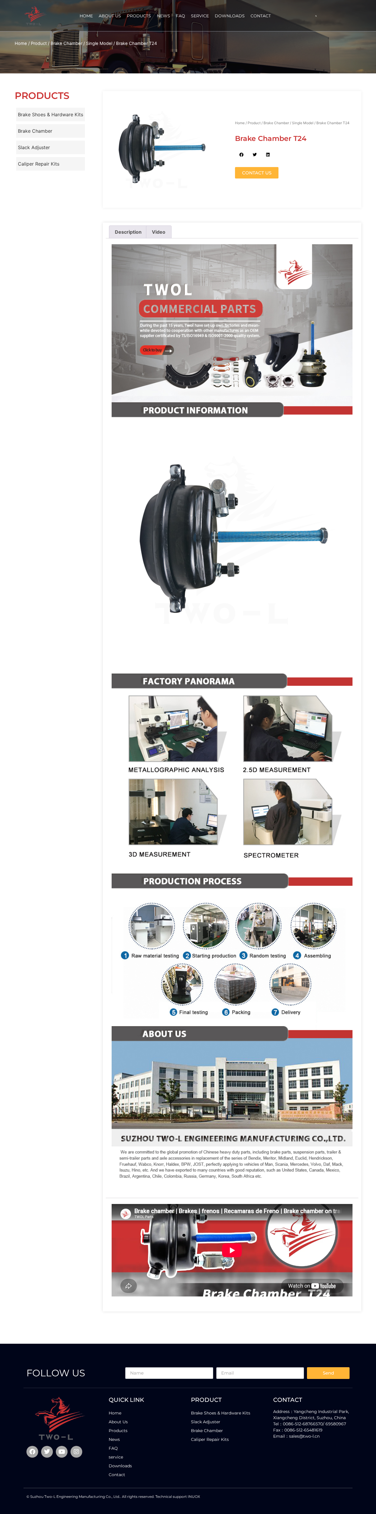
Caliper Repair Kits (38, 164)
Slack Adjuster (34, 147)
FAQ (180, 15)
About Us (110, 15)
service (200, 15)
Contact (261, 15)
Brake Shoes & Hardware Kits (50, 114)
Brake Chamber (66, 43)
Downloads (230, 15)
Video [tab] (158, 232)
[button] (316, 16)
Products (139, 15)
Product (39, 43)
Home (86, 15)
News (163, 15)
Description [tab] (128, 232)
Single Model (99, 43)
